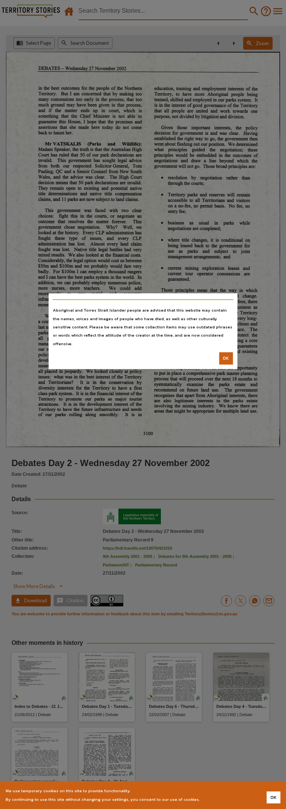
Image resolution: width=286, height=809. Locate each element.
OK (226, 358)
